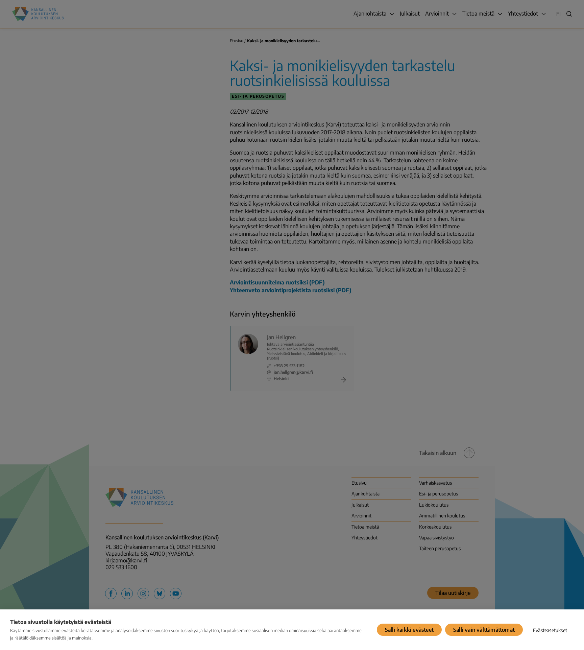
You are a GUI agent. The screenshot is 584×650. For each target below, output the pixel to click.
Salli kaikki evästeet (409, 629)
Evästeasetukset (550, 630)
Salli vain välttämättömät (484, 629)
